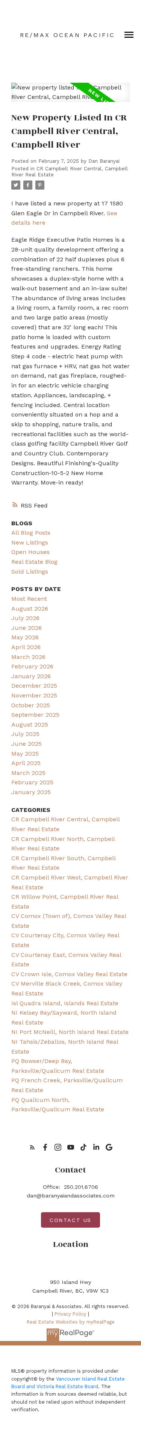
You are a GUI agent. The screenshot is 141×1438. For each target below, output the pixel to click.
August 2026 (29, 608)
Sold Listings (29, 571)
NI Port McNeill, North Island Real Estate (70, 1031)
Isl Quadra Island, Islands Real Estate (64, 1003)
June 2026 (26, 627)
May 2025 (25, 753)
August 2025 (29, 724)
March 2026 (28, 656)
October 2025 (30, 705)
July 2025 (25, 734)
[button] (32, 1147)
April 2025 (26, 763)
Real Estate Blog (34, 561)
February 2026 (32, 666)
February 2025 (32, 782)
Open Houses (30, 551)
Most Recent (29, 598)
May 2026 (25, 637)
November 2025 (34, 695)
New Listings (29, 542)
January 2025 (31, 792)
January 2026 (31, 676)
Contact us (70, 1220)
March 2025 (28, 772)
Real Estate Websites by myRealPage (71, 1322)
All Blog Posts (30, 532)
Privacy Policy (70, 1314)
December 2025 (34, 685)
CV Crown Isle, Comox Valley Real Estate (69, 974)
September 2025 (35, 714)
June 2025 (26, 743)
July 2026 (25, 618)
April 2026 (26, 647)
